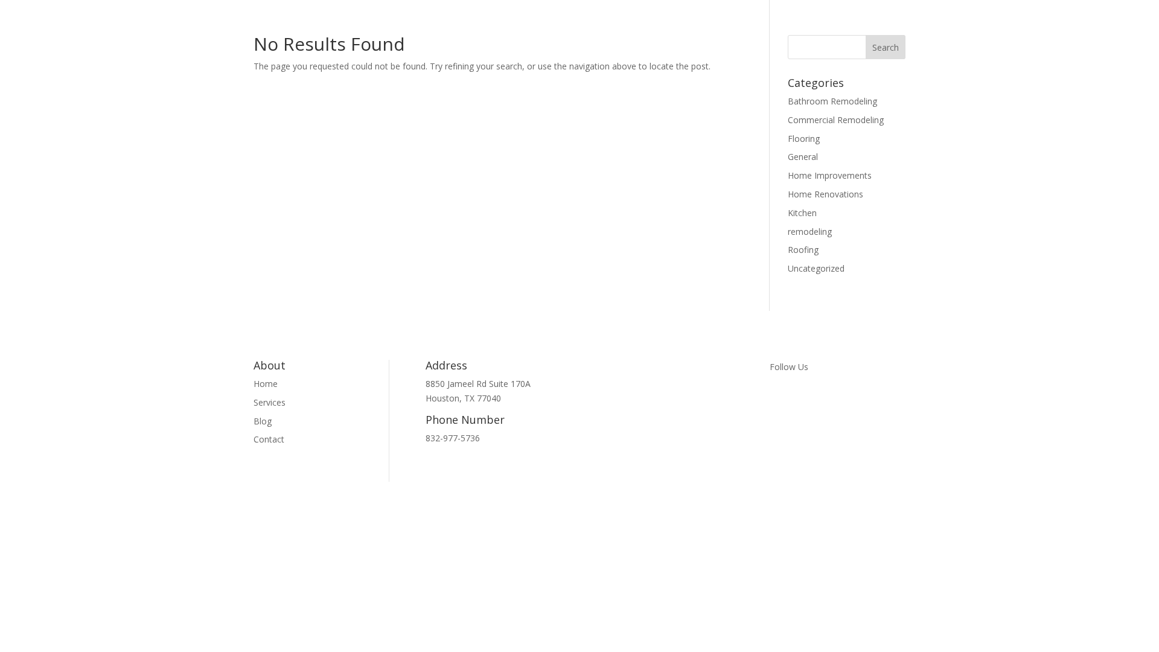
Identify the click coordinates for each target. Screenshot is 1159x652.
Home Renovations (825, 194)
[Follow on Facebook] (779, 401)
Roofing (803, 249)
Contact (269, 439)
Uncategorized (816, 268)
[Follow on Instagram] (803, 401)
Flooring (804, 138)
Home (266, 383)
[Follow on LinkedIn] (827, 401)
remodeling (810, 231)
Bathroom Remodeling (832, 101)
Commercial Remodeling (836, 120)
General (803, 156)
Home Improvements (830, 175)
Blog (263, 421)
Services (270, 402)
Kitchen (802, 213)
